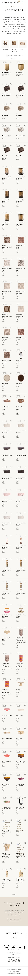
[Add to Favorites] (11, 62)
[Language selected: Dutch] (22, 2)
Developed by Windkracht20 (14, 973)
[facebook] (9, 960)
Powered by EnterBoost (14, 971)
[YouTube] (19, 960)
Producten (7, 6)
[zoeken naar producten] (15, 2)
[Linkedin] (15, 960)
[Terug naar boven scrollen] (25, 972)
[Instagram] (12, 960)
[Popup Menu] (25, 2)
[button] (25, 46)
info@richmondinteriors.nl (14, 957)
